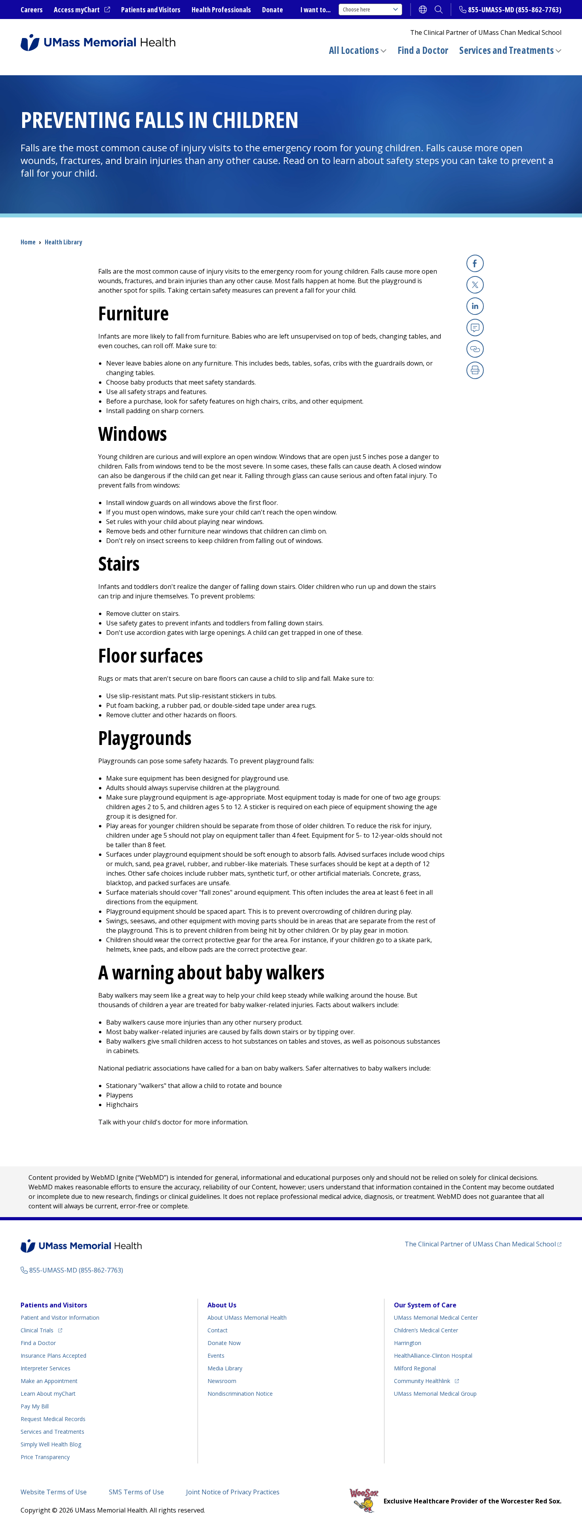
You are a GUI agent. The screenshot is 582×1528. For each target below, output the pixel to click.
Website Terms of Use (54, 1492)
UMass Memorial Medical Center (436, 1317)
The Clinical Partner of (483, 1243)
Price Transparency (45, 1457)
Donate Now (224, 1343)
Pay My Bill (35, 1406)
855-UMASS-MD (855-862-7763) (514, 9)
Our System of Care (425, 1305)
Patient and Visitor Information (60, 1317)
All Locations (354, 50)
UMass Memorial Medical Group (435, 1393)
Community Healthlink (422, 1381)
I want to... (316, 9)
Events (215, 1355)
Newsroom (221, 1381)
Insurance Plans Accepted (53, 1355)
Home (28, 242)
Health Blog (51, 1444)
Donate (272, 9)
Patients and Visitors (151, 9)
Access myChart (82, 10)
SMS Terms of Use (136, 1492)
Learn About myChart (48, 1393)
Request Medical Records (53, 1419)
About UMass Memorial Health (247, 1317)
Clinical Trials (41, 1330)
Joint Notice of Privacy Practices (233, 1492)
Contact (217, 1330)
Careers (32, 9)
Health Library (63, 242)
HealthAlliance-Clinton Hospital (433, 1355)
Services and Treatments (506, 50)
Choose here (356, 9)
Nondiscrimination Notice (240, 1393)
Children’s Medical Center (426, 1330)
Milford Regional (415, 1368)
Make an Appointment (49, 1381)
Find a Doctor (423, 50)
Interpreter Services (45, 1368)
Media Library (224, 1368)
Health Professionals (221, 9)
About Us (221, 1305)
